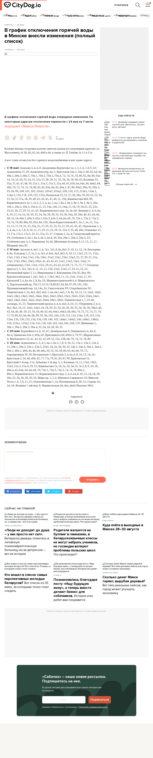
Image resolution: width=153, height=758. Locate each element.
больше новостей (125, 184)
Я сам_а (57, 575)
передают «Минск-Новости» (27, 126)
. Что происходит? (75, 542)
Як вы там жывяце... (62, 526)
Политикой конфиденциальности (93, 707)
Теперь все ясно (110, 573)
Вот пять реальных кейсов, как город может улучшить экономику (124, 585)
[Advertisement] (124, 51)
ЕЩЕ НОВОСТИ (126, 116)
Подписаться (99, 699)
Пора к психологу (13, 526)
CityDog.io (9, 50)
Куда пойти (107, 521)
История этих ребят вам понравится (75, 590)
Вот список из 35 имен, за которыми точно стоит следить (26, 583)
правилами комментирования (17, 482)
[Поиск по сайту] (138, 5)
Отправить (92, 479)
